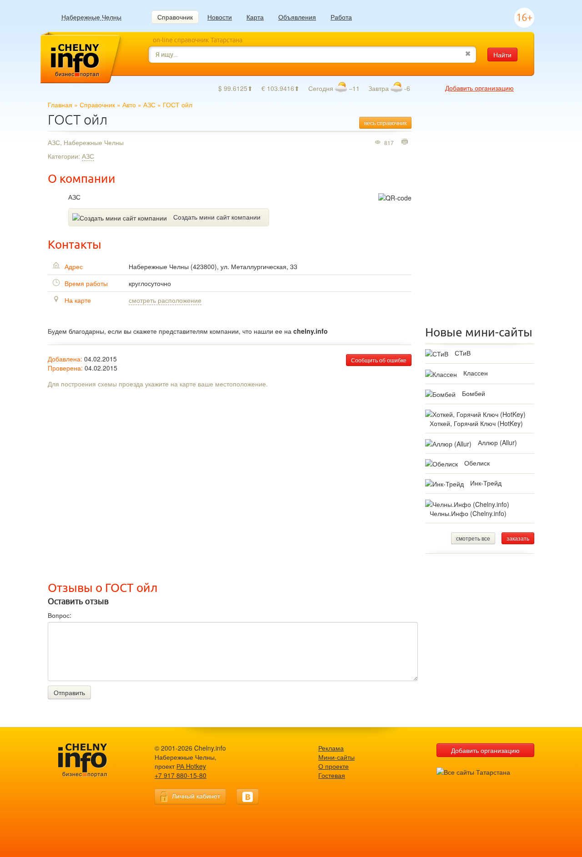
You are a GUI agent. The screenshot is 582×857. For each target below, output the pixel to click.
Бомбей (473, 393)
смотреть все (473, 538)
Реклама (331, 747)
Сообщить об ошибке (378, 360)
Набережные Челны (91, 17)
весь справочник (385, 122)
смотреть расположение (165, 300)
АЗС (149, 104)
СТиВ (463, 352)
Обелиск (477, 462)
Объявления (297, 16)
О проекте (333, 766)
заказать (518, 538)
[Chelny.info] (91, 760)
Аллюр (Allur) (497, 442)
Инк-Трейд (486, 482)
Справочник (175, 16)
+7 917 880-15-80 (180, 775)
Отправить (69, 692)
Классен (475, 372)
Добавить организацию (479, 87)
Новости (219, 16)
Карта (255, 16)
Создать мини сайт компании (217, 216)
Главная (60, 104)
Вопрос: (59, 615)
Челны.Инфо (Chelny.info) (468, 513)
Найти (502, 54)
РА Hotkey (191, 766)
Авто (129, 104)
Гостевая (331, 775)
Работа (341, 16)
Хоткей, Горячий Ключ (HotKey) (476, 423)
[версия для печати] (405, 142)
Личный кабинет (196, 795)
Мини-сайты (336, 757)
